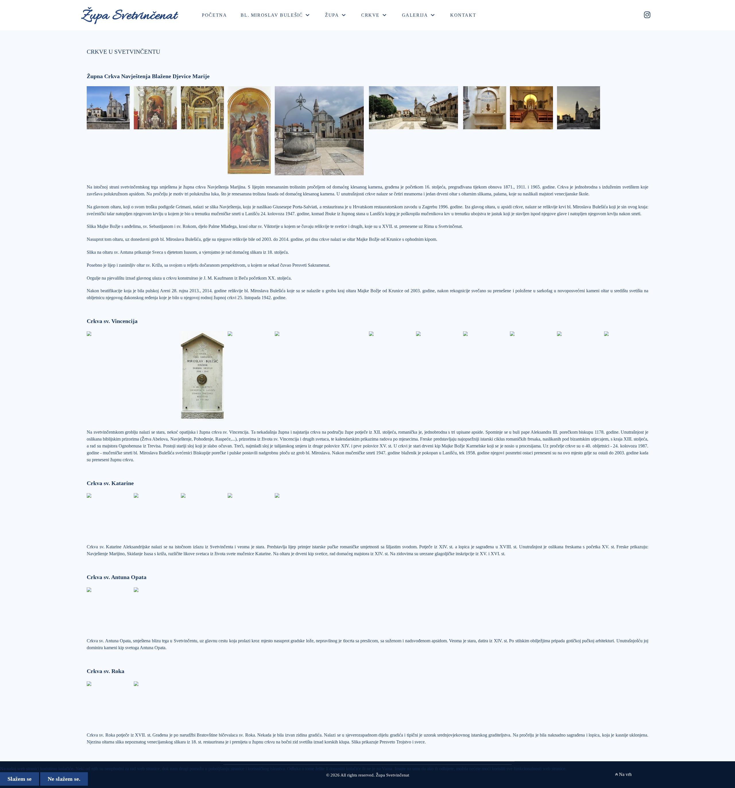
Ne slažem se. (64, 779)
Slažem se (19, 779)
